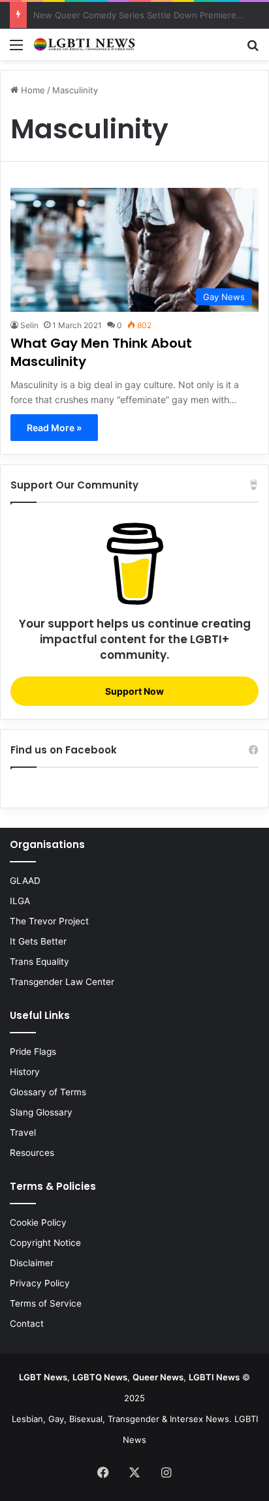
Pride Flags (33, 1051)
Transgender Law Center (62, 982)
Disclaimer (32, 1263)
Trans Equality (39, 961)
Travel (23, 1132)
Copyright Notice (45, 1242)
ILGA (20, 901)
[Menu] (16, 49)
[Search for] (252, 49)
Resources (32, 1152)
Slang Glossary (41, 1112)
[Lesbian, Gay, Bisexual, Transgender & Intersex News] (85, 44)
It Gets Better (38, 941)
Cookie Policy (38, 1222)
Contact (27, 1323)
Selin (29, 325)
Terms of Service (46, 1303)
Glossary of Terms (48, 1092)
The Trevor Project (49, 921)
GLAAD (25, 880)
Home (31, 90)
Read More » (54, 427)
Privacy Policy (40, 1283)
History (25, 1072)
